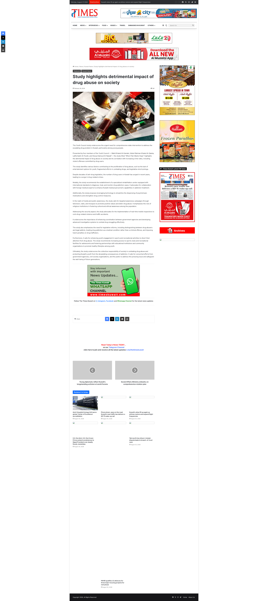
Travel (122, 25)
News (82, 25)
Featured (77, 71)
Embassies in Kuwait (136, 25)
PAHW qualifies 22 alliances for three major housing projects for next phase (112, 583)
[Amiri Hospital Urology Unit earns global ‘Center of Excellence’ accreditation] (85, 403)
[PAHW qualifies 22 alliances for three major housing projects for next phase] (113, 500)
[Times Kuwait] (84, 13)
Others (151, 25)
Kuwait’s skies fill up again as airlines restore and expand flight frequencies (141, 414)
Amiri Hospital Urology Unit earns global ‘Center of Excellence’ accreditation (85, 414)
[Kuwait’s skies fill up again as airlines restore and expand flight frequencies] (141, 403)
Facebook (110, 301)
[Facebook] (107, 319)
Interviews (93, 25)
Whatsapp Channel (124, 301)
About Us (192, 597)
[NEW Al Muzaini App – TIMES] (134, 54)
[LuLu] (134, 38)
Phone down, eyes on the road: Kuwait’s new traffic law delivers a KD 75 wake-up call (113, 414)
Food (104, 25)
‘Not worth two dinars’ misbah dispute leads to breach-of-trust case (140, 440)
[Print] (127, 319)
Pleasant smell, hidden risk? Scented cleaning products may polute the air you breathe (129, 2)
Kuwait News (88, 66)
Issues (113, 25)
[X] (112, 319)
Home (75, 25)
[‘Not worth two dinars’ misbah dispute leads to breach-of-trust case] (141, 429)
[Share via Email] (122, 319)
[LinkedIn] (117, 319)
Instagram (101, 301)
